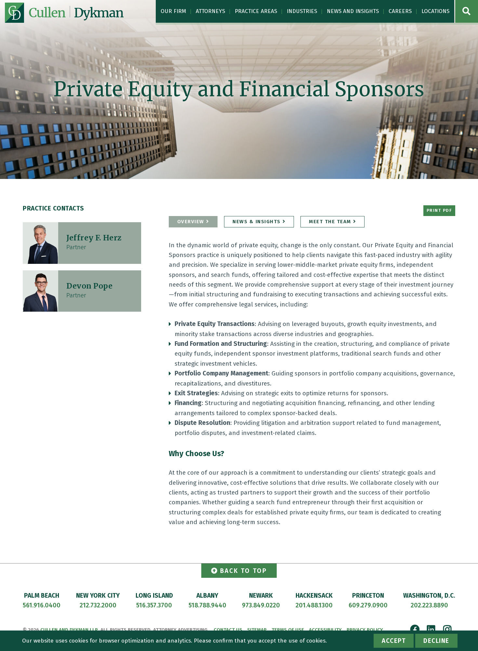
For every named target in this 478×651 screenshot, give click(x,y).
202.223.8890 (429, 605)
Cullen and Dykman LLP (69, 630)
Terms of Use (288, 630)
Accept (393, 640)
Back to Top (243, 571)
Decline (436, 640)
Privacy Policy (365, 630)
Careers (400, 11)
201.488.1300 (314, 605)
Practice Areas (256, 11)
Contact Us (228, 630)
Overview (190, 221)
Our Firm (173, 11)
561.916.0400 (41, 605)
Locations (435, 11)
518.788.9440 (207, 605)
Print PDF (439, 210)
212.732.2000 (98, 605)
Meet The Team (330, 221)
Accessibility (325, 630)
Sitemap (257, 630)
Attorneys (210, 11)
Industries (302, 11)
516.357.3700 (154, 605)
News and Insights (353, 11)
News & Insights (256, 221)
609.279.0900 (368, 605)
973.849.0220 (261, 605)
